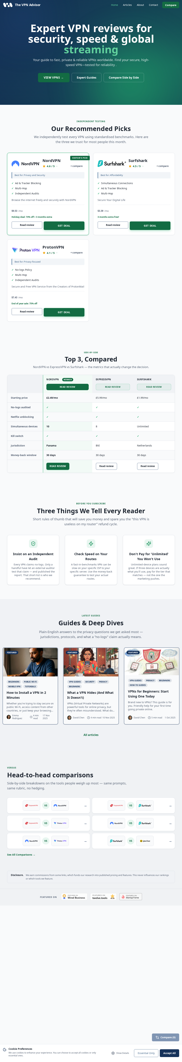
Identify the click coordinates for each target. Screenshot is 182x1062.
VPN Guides (75, 681)
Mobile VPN (14, 686)
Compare (170, 5)
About (140, 5)
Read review (27, 225)
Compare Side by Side (124, 77)
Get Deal (64, 225)
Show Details (122, 1053)
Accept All (169, 1053)
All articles (91, 735)
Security (89, 681)
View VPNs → (54, 77)
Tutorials (30, 686)
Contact (153, 5)
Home (114, 5)
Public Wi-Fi (30, 681)
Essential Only (146, 1053)
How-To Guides (138, 685)
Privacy (103, 681)
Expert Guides (86, 77)
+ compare (77, 166)
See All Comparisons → (21, 854)
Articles (127, 5)
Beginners (13, 681)
